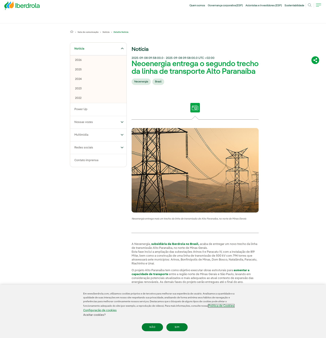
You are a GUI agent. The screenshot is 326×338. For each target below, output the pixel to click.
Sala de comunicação (88, 32)
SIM (177, 327)
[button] (122, 48)
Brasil (158, 81)
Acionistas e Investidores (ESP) (264, 5)
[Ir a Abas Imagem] (195, 107)
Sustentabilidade (294, 5)
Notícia (106, 32)
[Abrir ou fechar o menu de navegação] (318, 7)
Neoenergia (141, 81)
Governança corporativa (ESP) (225, 5)
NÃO (152, 327)
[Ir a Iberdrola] (17, 6)
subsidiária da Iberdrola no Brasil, (175, 244)
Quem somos (197, 5)
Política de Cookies (221, 305)
